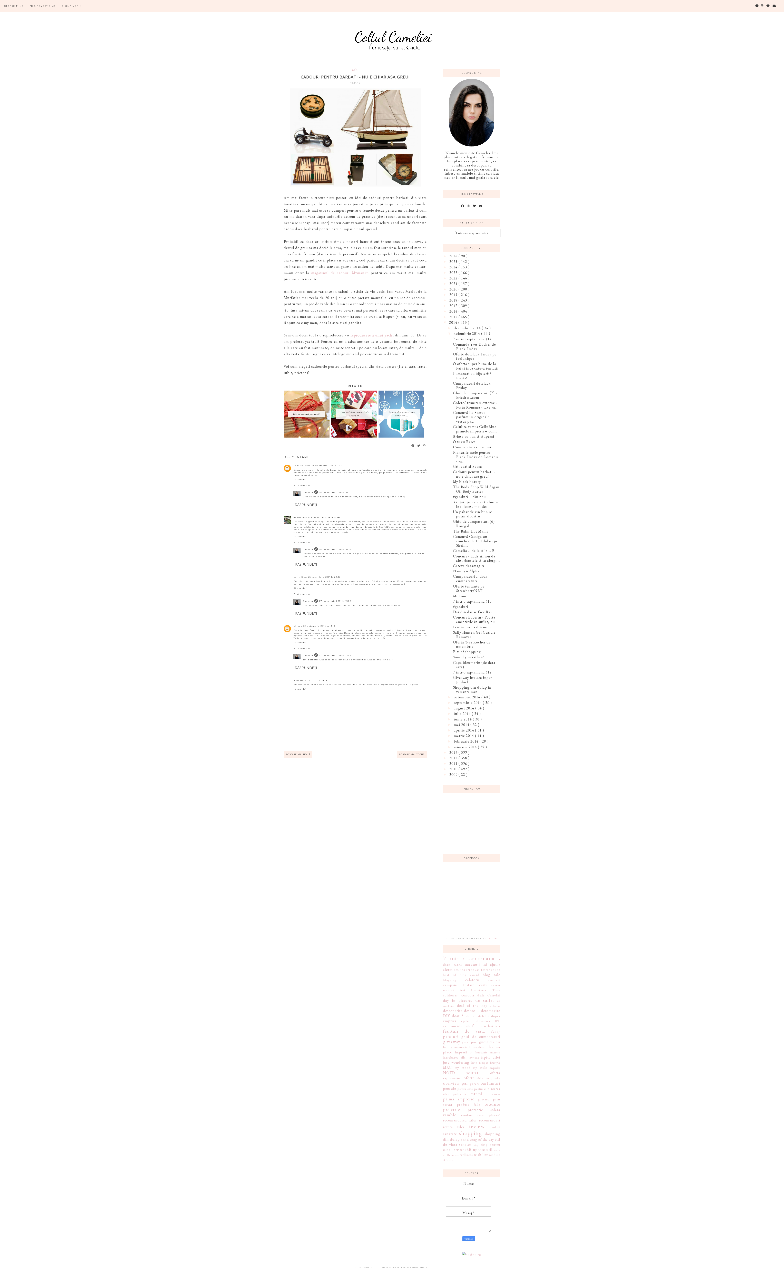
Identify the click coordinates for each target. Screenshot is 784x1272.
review (476, 1126)
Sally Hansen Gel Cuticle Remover (474, 634)
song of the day (482, 1139)
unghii (465, 1149)
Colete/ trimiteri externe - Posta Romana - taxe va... (475, 405)
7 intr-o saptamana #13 (472, 601)
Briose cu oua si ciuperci (473, 436)
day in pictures (457, 1000)
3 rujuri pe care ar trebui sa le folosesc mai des (476, 504)
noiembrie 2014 (467, 333)
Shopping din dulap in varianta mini (472, 689)
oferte (469, 1078)
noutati (473, 1072)
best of (449, 975)
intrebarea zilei (455, 1057)
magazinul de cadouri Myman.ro (340, 272)
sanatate (450, 1133)
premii (477, 1093)
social (465, 1139)
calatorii (472, 979)
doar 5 (458, 1015)
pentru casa (465, 1089)
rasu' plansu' (488, 1115)
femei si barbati (486, 1026)
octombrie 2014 (467, 697)
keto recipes (479, 1062)
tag (476, 1144)
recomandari (489, 1120)
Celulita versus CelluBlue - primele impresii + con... (476, 428)
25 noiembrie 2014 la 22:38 (324, 577)
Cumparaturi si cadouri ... (474, 447)
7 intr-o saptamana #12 (472, 672)
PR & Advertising (42, 6)
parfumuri (490, 1083)
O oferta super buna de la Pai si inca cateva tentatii (476, 366)
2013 (454, 752)
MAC (447, 1067)
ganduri (451, 1036)
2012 (454, 758)
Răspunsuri (303, 485)
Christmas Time (485, 990)
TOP (455, 1150)
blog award (469, 975)
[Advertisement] (473, 901)
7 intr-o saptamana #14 (472, 339)
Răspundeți (300, 479)
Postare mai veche (412, 754)
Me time (460, 596)
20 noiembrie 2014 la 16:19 (335, 549)
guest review (489, 1042)
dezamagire (490, 1010)
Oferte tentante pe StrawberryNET (468, 588)
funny (495, 1031)
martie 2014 (464, 735)
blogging (449, 980)
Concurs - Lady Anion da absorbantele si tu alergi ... (476, 558)
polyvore (460, 1094)
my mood (462, 1067)
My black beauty (467, 481)
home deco (477, 1047)
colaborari (451, 995)
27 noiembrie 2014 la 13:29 (335, 601)
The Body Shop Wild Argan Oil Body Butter (476, 489)
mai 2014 (462, 724)
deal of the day (472, 1005)
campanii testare (458, 985)
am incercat (464, 969)
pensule (449, 1088)
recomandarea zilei (460, 1120)
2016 (454, 311)
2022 (454, 278)
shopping (470, 1133)
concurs (467, 995)
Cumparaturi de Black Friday (472, 385)
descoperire (452, 1010)
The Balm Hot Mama (471, 531)
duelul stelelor (477, 1016)
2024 (454, 267)
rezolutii (495, 1127)
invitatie (474, 1057)
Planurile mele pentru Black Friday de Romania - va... (476, 456)
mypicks (495, 1068)
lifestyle (495, 1062)
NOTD (449, 1072)
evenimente (453, 1026)
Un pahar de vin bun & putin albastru (472, 514)
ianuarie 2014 (466, 747)
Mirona (298, 626)
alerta (448, 969)
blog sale (491, 974)
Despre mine (13, 6)
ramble (449, 1115)
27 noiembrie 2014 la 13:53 (335, 655)
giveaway (451, 1041)
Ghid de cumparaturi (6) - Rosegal (475, 523)
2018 (454, 300)
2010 (454, 769)
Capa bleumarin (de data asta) (474, 664)
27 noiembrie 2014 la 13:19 (319, 626)
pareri (474, 1083)
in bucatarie (479, 1052)
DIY (446, 1015)
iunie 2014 (463, 719)
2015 (454, 317)
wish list (481, 1154)
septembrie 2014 (468, 702)
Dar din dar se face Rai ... (474, 612)
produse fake (468, 1104)
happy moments (455, 1047)
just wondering (456, 1062)
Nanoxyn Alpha (466, 571)
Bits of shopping (467, 651)
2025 (454, 261)
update (479, 1149)
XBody (448, 1160)
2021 (454, 283)
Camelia (308, 492)
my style (480, 1067)
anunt (495, 970)
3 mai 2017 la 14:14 (316, 680)
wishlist (494, 1155)
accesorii (472, 964)
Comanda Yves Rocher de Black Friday (474, 346)
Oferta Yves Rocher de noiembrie (472, 644)
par (465, 1083)
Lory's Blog (300, 577)
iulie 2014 (463, 713)
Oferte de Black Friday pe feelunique (475, 356)
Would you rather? (468, 657)
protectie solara (484, 1109)
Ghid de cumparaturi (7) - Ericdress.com (475, 395)
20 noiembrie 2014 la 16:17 (335, 492)
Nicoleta (299, 680)
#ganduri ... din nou (469, 496)
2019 (454, 294)
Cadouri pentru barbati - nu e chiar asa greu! (474, 474)
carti (483, 985)
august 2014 (464, 708)
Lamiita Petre (302, 465)
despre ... (471, 1010)
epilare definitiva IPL (480, 1021)
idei (355, 69)
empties (449, 1020)
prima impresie (458, 1099)
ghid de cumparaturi (480, 1036)
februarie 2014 (467, 741)
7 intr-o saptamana (469, 958)
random (467, 1115)
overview (451, 1083)
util (489, 1149)
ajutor (495, 964)
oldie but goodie (488, 1078)
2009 (454, 774)
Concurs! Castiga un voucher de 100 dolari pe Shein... (475, 541)
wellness (466, 1155)
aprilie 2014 (464, 730)
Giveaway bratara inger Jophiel (472, 679)
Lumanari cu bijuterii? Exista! (472, 375)
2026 (454, 256)
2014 (453, 322)
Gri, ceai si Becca (467, 466)
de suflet (484, 1000)
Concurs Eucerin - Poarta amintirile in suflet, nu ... (475, 619)
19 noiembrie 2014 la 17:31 (327, 465)
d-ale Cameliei (488, 995)
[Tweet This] (419, 445)
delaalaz (495, 1006)
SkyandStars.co (417, 1267)
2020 (454, 289)
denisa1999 (300, 517)
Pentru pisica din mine (472, 627)
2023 (454, 272)
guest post (470, 1042)
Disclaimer (70, 6)
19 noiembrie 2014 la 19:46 (324, 517)
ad (485, 965)
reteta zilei (453, 1127)
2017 (454, 305)
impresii (461, 1052)
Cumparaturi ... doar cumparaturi (470, 578)
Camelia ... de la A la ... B (473, 550)
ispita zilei (490, 1057)
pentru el (480, 1089)
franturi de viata (464, 1031)
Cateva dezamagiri (468, 565)
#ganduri (460, 606)
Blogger (491, 938)
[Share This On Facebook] (413, 445)
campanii (494, 980)
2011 (454, 763)
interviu (495, 1052)
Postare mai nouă (298, 754)
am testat (482, 970)
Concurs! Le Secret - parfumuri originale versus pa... (471, 417)
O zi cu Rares (464, 441)
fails (467, 1026)
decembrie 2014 (468, 328)
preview (494, 1094)
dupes (495, 1016)
